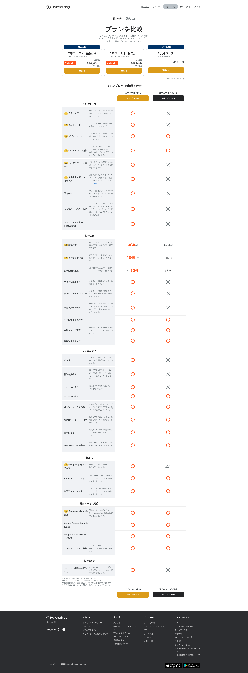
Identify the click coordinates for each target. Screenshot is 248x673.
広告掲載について (120, 644)
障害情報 (178, 634)
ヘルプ (177, 623)
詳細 (96, 183)
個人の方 (145, 6)
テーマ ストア (149, 634)
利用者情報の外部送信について (187, 655)
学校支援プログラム (121, 633)
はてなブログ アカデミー (154, 626)
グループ (147, 637)
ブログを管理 (149, 623)
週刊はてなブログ (182, 630)
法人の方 (157, 6)
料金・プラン (88, 626)
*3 (112, 409)
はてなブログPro (89, 630)
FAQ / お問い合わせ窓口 (184, 637)
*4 (170, 465)
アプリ (197, 6)
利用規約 (178, 641)
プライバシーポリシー (184, 645)
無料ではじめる (168, 98)
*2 (93, 378)
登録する (82, 71)
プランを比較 (170, 6)
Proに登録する (133, 98)
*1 (107, 126)
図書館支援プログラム (122, 640)
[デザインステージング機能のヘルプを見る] (86, 293)
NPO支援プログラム (121, 636)
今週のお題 (148, 641)
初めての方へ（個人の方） (93, 623)
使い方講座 (185, 6)
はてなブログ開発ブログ (185, 626)
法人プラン (117, 623)
